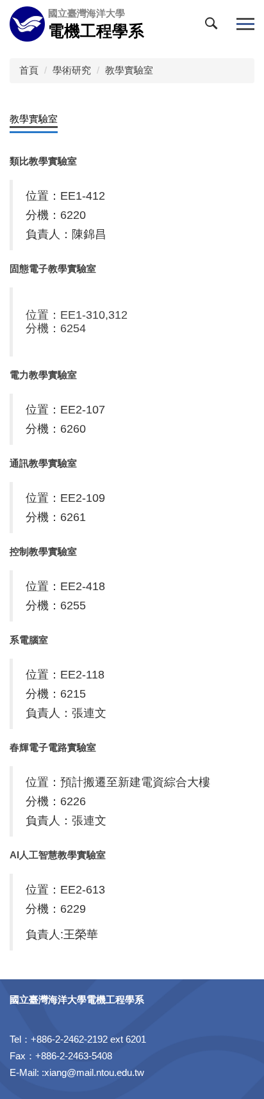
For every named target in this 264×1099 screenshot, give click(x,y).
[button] (214, 26)
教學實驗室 (129, 70)
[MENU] (245, 24)
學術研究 (72, 70)
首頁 (28, 70)
